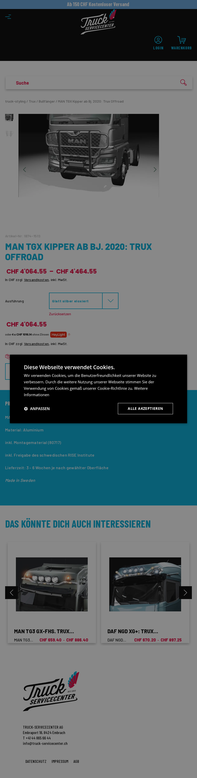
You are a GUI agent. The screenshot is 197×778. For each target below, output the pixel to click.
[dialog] (98, 389)
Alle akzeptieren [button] (145, 408)
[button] (37, 409)
